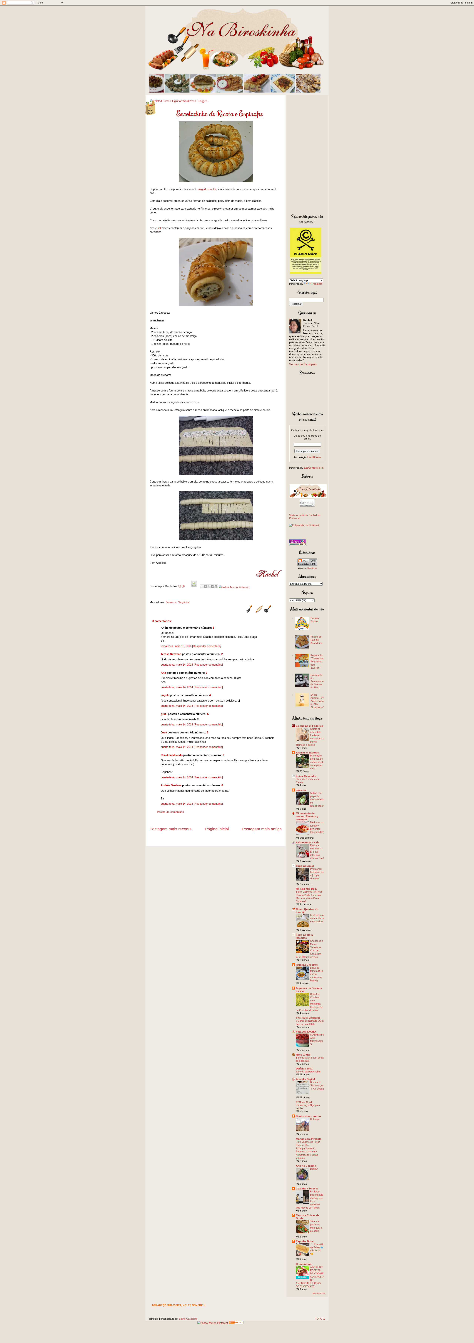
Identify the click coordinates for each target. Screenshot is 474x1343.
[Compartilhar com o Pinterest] (216, 586)
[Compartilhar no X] (209, 586)
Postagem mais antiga (262, 829)
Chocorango (304, 1264)
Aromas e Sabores (307, 752)
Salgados (183, 602)
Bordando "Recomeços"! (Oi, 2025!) (317, 1085)
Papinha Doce (304, 1241)
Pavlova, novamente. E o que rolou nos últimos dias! (317, 852)
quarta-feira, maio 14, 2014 (177, 664)
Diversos (171, 602)
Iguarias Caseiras (307, 964)
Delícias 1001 (304, 1068)
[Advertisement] (307, 153)
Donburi (314, 1168)
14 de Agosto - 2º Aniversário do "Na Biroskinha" (317, 701)
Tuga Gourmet (305, 865)
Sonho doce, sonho (308, 1116)
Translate (316, 283)
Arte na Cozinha (306, 1165)
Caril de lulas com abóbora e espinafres (317, 918)
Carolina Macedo (172, 755)
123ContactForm (314, 467)
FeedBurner (314, 457)
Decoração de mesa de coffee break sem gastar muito (316, 762)
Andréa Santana (171, 785)
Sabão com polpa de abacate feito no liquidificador (317, 799)
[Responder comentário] (206, 646)
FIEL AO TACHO (306, 1031)
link (160, 228)
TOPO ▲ (320, 1318)
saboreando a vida (307, 842)
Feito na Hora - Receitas (305, 936)
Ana (163, 672)
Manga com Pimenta (308, 1138)
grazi (164, 713)
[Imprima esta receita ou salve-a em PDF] (194, 586)
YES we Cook (304, 1102)
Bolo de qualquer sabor (308, 1071)
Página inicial (217, 829)
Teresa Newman (171, 654)
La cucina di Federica (309, 725)
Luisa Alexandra (306, 776)
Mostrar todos (319, 1293)
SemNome (312, 568)
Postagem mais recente (171, 829)
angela (165, 695)
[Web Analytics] (236, 1322)
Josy (164, 732)
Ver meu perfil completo (303, 364)
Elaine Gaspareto (188, 1318)
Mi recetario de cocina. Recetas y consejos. (307, 816)
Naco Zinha (303, 1054)
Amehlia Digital (305, 1079)
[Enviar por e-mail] (202, 586)
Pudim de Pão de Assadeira (316, 639)
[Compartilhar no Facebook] (212, 586)
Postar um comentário (170, 811)
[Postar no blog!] (205, 586)
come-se (301, 790)
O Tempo (315, 1119)
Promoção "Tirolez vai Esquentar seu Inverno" (317, 661)
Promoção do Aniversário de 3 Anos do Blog (317, 681)
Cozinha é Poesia (307, 1188)
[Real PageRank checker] (297, 544)
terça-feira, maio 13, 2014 (176, 646)
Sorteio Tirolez (315, 620)
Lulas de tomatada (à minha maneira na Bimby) (316, 974)
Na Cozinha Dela (306, 888)
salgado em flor (207, 189)
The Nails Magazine (308, 1017)
